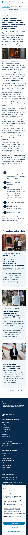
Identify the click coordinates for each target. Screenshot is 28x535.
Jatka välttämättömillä (14, 531)
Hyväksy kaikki (14, 523)
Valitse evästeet (14, 527)
